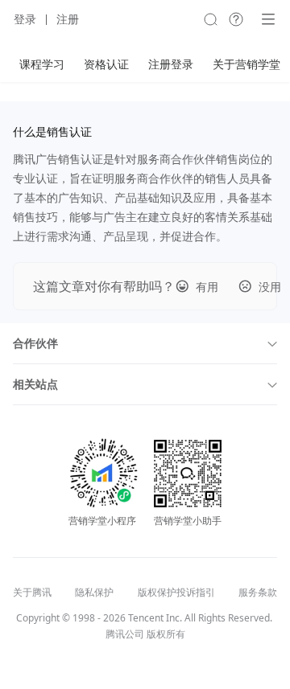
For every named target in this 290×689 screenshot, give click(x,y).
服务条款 (257, 592)
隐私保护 (94, 592)
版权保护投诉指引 (176, 592)
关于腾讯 (32, 592)
